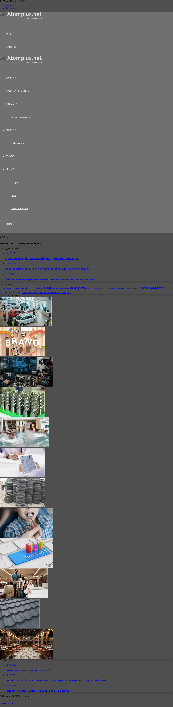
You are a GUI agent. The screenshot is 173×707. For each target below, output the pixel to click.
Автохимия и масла (20, 117)
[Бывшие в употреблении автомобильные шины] (22, 507)
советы (57, 292)
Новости (10, 130)
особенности (152, 288)
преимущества (10, 292)
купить (90, 288)
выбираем (58, 288)
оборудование (122, 289)
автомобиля (35, 288)
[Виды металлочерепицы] (20, 627)
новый (105, 289)
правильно (168, 289)
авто (6, 288)
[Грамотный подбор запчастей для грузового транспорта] (26, 386)
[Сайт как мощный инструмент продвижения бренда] (22, 356)
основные (134, 288)
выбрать (78, 288)
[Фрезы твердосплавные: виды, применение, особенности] (22, 416)
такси (64, 293)
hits (1, 289)
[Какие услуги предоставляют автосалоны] (26, 325)
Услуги (9, 156)
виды (48, 288)
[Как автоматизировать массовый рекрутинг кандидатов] (22, 476)
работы (25, 293)
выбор (67, 288)
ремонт (43, 292)
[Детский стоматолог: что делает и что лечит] (26, 537)
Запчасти (11, 104)
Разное (9, 169)
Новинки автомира (17, 91)
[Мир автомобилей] (21, 18)
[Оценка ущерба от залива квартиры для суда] (24, 446)
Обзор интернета (19, 208)
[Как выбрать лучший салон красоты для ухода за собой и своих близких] (26, 658)
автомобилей (18, 288)
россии (51, 293)
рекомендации (33, 293)
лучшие (98, 288)
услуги (69, 293)
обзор (111, 288)
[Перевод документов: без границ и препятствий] (26, 567)
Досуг (13, 195)
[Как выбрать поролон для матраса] (24, 597)
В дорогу (15, 182)
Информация (17, 143)
